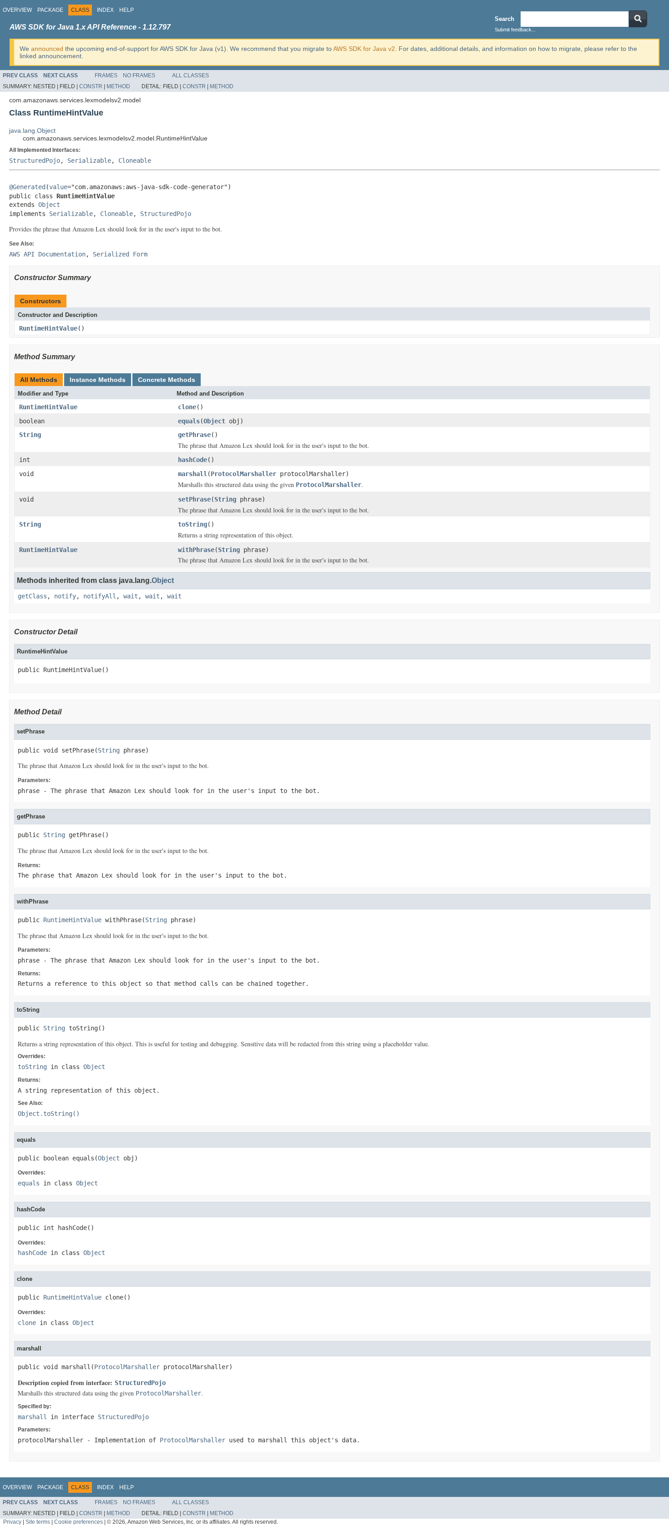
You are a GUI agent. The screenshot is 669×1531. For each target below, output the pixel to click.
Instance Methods (98, 379)
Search (504, 18)
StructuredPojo (34, 160)
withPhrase (196, 549)
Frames (106, 75)
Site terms (37, 1522)
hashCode (192, 459)
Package (50, 10)
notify (65, 596)
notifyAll (99, 596)
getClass (32, 596)
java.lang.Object (32, 130)
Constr (90, 86)
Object (49, 204)
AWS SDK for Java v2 (364, 48)
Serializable (89, 160)
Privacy (12, 1522)
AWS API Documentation (47, 254)
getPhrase (194, 434)
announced (47, 48)
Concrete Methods (166, 379)
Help (126, 10)
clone (187, 407)
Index (105, 10)
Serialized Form (120, 254)
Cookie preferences (78, 1522)
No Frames (139, 75)
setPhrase (194, 499)
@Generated (27, 187)
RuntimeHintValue (48, 328)
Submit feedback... (515, 29)
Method (118, 86)
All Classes (190, 75)
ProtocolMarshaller (243, 473)
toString (192, 524)
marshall (192, 473)
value (58, 187)
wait (130, 596)
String (30, 434)
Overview (17, 10)
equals (189, 421)
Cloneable (134, 160)
